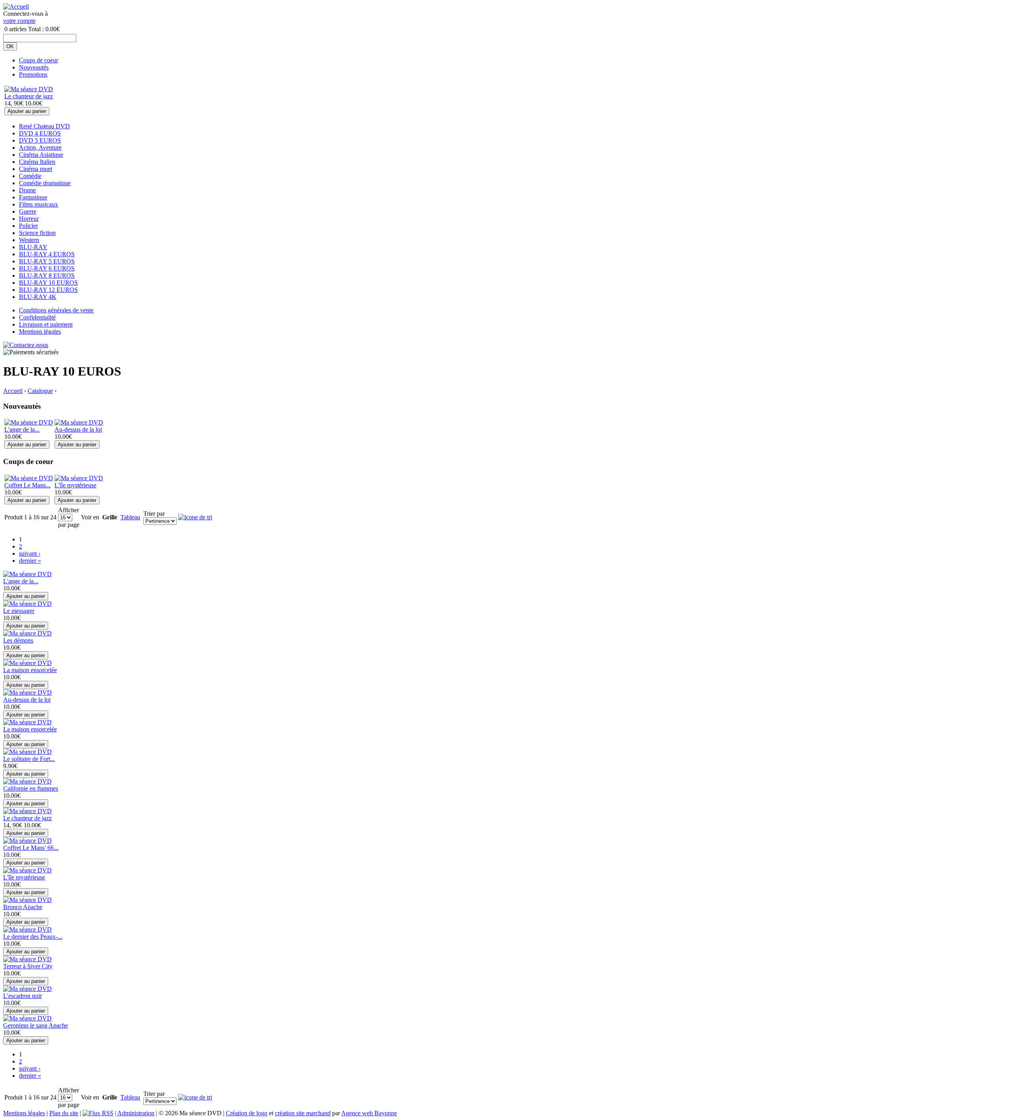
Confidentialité (37, 317)
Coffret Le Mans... (27, 485)
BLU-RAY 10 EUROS (48, 282)
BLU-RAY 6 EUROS (47, 268)
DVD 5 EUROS (40, 140)
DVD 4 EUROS (40, 133)
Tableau (130, 517)
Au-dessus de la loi (78, 429)
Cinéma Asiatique (41, 154)
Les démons (18, 640)
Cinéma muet (35, 168)
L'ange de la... (21, 429)
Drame (27, 190)
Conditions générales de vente (56, 310)
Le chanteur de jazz (28, 96)
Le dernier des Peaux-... (32, 936)
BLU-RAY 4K (37, 296)
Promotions (33, 74)
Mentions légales (40, 331)
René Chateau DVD (44, 126)
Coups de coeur (38, 60)
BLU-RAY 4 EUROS (47, 254)
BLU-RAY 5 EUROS (47, 261)
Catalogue (40, 390)
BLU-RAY (33, 247)
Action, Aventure (40, 147)
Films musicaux (38, 204)
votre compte (19, 20)
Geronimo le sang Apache (35, 1025)
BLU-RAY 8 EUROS (47, 275)
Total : (36, 29)
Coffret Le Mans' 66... (30, 847)
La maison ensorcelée (30, 670)
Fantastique (33, 197)
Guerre (27, 211)
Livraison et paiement (46, 324)
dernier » (30, 560)
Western (29, 240)
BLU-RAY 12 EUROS (48, 289)
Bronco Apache (22, 907)
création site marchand (303, 1113)
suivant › (29, 553)
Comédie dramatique (45, 183)
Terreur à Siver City (28, 966)
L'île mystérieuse (75, 485)
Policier (28, 225)
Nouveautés (34, 67)
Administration (135, 1113)
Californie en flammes (30, 788)
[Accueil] (16, 6)
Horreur (29, 218)
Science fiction (37, 232)
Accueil (13, 390)
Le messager (18, 610)
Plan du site (63, 1113)
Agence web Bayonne (369, 1113)
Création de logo (246, 1113)
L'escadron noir (22, 995)
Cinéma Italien (37, 161)
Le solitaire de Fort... (29, 758)
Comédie (30, 176)
